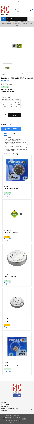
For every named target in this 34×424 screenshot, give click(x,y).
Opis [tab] (5, 133)
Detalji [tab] (13, 133)
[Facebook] (15, 395)
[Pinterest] (13, 124)
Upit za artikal (11, 129)
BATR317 (6, 318)
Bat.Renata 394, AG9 (10, 277)
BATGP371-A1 (8, 230)
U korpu (15, 115)
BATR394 (6, 274)
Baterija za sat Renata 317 (11, 321)
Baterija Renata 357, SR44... (12, 188)
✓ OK (24, 419)
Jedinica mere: (5, 91)
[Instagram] (19, 395)
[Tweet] (10, 124)
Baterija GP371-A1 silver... (11, 233)
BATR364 (6, 363)
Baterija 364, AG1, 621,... (11, 365)
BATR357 (6, 186)
